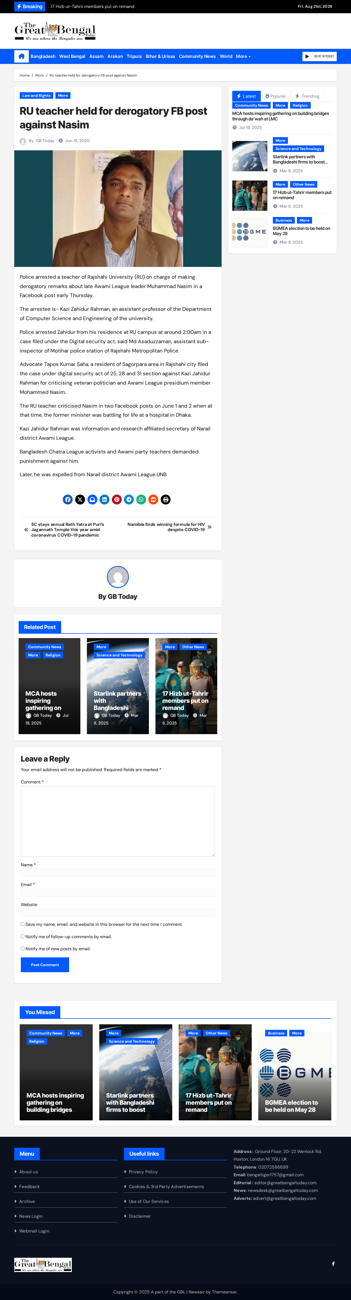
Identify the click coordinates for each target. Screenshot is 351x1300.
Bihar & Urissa (160, 56)
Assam (96, 56)
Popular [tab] (278, 96)
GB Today (45, 140)
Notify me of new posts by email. (58, 949)
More (242, 56)
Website (29, 904)
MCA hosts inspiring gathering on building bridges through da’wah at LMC (280, 116)
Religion (53, 655)
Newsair (197, 1292)
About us (28, 1172)
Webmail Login (34, 1231)
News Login (31, 1216)
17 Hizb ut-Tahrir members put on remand (185, 701)
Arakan (115, 56)
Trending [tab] (309, 96)
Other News (193, 646)
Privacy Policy (143, 1172)
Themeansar (224, 1292)
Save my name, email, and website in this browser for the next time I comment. (104, 924)
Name (28, 865)
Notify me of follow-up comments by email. (69, 937)
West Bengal (72, 56)
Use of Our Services (149, 1201)
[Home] (21, 56)
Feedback (29, 1186)
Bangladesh (43, 56)
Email (28, 884)
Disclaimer (140, 1216)
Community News (197, 56)
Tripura (134, 56)
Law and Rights (36, 95)
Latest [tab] (249, 96)
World (226, 56)
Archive (27, 1201)
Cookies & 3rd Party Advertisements (166, 1186)
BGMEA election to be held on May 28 (301, 230)
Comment (32, 782)
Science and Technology (119, 655)
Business (284, 220)
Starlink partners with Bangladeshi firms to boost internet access (117, 708)
